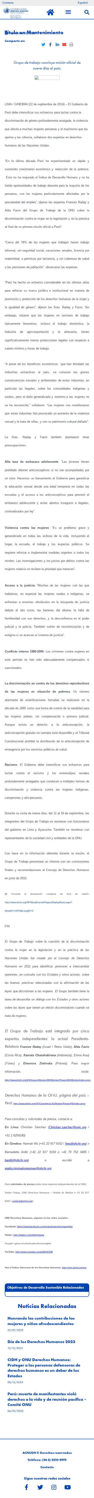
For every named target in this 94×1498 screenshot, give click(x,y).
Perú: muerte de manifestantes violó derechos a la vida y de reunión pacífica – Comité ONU (47, 1399)
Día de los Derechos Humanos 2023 (41, 1341)
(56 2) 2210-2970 (54, 1460)
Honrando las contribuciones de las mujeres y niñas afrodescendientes (41, 1321)
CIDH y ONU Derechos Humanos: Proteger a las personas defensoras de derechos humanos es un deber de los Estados (44, 1367)
